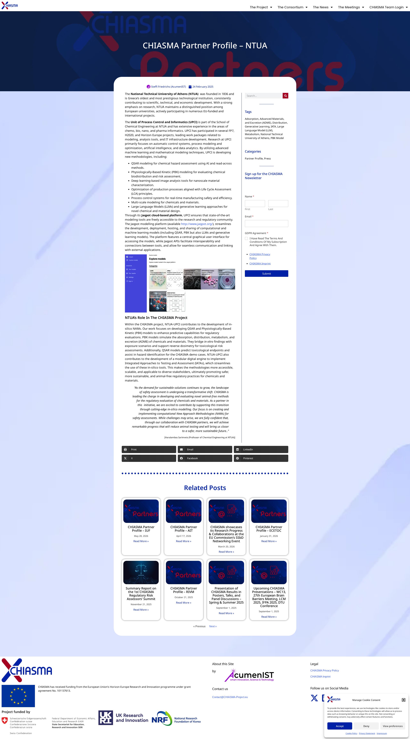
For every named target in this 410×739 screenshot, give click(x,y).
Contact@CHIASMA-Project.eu (230, 697)
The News (320, 7)
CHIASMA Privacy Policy (324, 670)
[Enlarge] (231, 258)
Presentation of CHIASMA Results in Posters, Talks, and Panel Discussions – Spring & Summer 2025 (226, 595)
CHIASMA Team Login (386, 7)
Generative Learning (257, 126)
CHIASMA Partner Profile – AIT (183, 529)
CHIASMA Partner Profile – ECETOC (269, 529)
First (247, 209)
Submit (266, 273)
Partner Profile (254, 158)
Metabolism (252, 134)
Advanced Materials (272, 119)
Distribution (279, 122)
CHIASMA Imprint (260, 263)
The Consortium (290, 7)
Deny (366, 726)
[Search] (285, 95)
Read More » (141, 541)
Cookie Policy (351, 733)
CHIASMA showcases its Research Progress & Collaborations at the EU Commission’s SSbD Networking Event (226, 534)
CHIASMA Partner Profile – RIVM (183, 590)
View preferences (393, 726)
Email (249, 216)
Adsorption (251, 119)
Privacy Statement (367, 733)
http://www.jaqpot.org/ (197, 224)
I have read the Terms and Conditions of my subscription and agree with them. (268, 242)
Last (270, 209)
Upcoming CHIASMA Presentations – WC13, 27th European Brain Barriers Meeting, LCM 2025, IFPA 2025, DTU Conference (269, 597)
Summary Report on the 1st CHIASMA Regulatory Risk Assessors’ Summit (141, 593)
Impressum (382, 733)
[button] (403, 700)
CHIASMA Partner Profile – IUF (141, 529)
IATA (273, 126)
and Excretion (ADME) (258, 122)
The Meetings (349, 7)
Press (267, 158)
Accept (340, 726)
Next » (213, 626)
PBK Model (277, 138)
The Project (259, 7)
